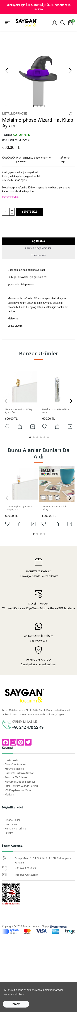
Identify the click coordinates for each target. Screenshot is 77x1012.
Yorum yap (66, 159)
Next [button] (70, 70)
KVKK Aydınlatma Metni (18, 790)
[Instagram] (13, 742)
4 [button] (44, 105)
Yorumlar (38, 255)
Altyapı (46, 926)
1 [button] (33, 105)
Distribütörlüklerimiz (16, 764)
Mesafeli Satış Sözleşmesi (20, 781)
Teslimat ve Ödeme (16, 777)
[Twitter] (28, 742)
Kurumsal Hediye (14, 768)
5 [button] (44, 437)
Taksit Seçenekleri (38, 248)
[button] (54, 22)
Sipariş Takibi (12, 820)
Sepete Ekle (29, 211)
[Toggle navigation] (7, 22)
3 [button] (40, 105)
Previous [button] (7, 70)
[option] (38, 70)
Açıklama (38, 241)
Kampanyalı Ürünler (16, 828)
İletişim (9, 832)
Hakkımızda (11, 760)
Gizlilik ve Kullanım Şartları (19, 773)
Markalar (10, 794)
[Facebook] (5, 742)
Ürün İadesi (11, 824)
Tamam (15, 1004)
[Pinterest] (20, 742)
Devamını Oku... (11, 196)
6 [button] (47, 437)
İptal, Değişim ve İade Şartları (21, 786)
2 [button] (37, 105)
